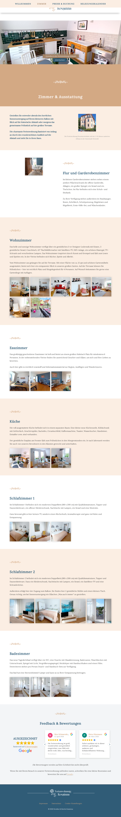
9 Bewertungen (31, 747)
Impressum (43, 803)
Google (70, 774)
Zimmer (41, 4)
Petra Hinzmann (97, 734)
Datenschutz (56, 803)
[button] (109, 744)
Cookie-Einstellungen (73, 803)
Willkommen (23, 4)
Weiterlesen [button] (54, 754)
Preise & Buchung (63, 4)
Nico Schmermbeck (64, 734)
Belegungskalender (93, 4)
